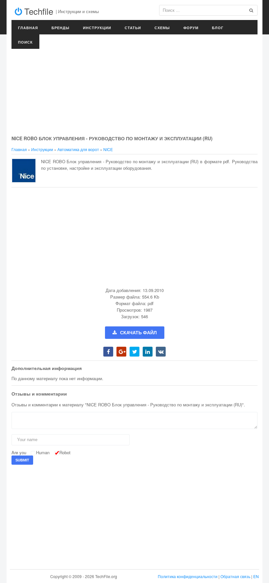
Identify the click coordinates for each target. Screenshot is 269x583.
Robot (65, 452)
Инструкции (97, 27)
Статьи (133, 27)
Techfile (37, 11)
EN (256, 576)
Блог (217, 27)
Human (43, 452)
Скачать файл (138, 332)
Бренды (61, 27)
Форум (190, 27)
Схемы (162, 27)
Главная (28, 27)
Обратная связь (235, 576)
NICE (108, 149)
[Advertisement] (134, 85)
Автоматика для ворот (78, 149)
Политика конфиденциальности (187, 576)
